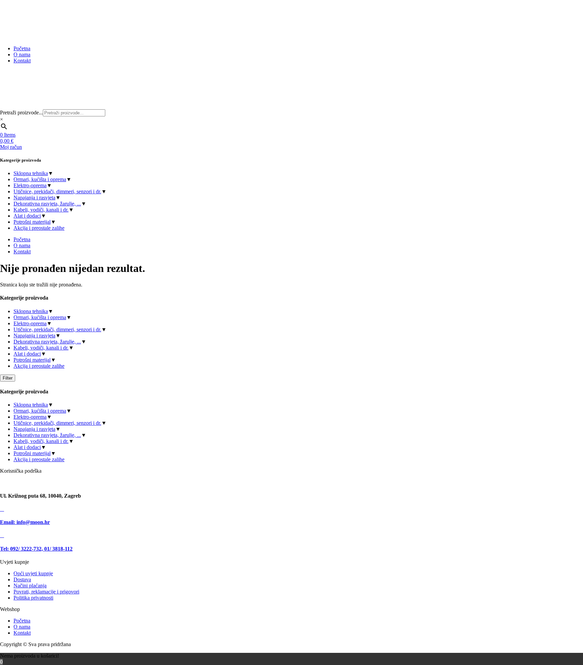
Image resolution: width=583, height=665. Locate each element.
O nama (21, 627)
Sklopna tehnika (30, 173)
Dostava (22, 579)
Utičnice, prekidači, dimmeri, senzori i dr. (57, 191)
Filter (7, 378)
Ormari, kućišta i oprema (39, 179)
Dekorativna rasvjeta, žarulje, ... (47, 203)
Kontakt (22, 633)
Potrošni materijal (32, 222)
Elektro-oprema (30, 185)
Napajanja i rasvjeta (34, 197)
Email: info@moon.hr (25, 522)
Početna (21, 621)
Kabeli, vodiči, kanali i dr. (40, 210)
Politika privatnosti (33, 598)
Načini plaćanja (30, 585)
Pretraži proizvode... (21, 112)
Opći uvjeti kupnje (33, 573)
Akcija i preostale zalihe (38, 228)
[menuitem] (21, 48)
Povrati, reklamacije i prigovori (46, 591)
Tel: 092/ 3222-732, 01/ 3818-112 (36, 549)
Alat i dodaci (27, 216)
